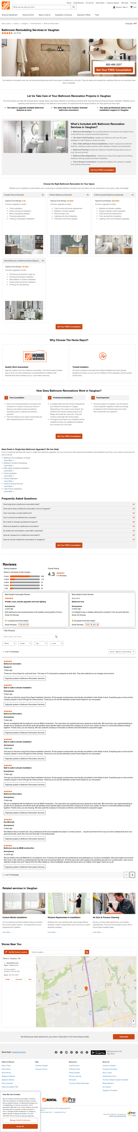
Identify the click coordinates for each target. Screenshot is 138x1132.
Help (37, 1062)
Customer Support (113, 3)
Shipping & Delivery (8, 1076)
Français (133, 3)
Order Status (100, 3)
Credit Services (78, 3)
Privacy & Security (75, 1076)
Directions (19, 979)
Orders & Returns (8, 1062)
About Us (106, 1062)
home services (36, 23)
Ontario (16, 23)
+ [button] (133, 1021)
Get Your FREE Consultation (113, 70)
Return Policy (6, 1065)
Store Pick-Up (6, 1073)
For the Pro (90, 3)
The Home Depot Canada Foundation (115, 1080)
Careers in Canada (109, 1065)
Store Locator (6, 23)
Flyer (30, 979)
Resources (73, 1062)
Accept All (20, 1126)
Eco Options (107, 1087)
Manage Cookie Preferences (20, 1120)
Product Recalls (74, 1073)
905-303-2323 (14, 975)
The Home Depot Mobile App (79, 1083)
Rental (69, 3)
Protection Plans (74, 1069)
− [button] (133, 1024)
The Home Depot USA (45, 1112)
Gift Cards (124, 3)
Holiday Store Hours (109, 1076)
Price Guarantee (7, 1083)
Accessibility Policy (59, 1112)
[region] (20, 1111)
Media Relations (108, 1083)
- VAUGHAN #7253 (11, 963)
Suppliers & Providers (110, 1090)
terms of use (63, 1108)
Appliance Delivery (8, 1080)
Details (7, 979)
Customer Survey (41, 1069)
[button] (74, 7)
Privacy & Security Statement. (24, 1116)
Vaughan (25, 23)
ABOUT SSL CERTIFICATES (117, 1116)
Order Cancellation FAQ (10, 1087)
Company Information (110, 1069)
